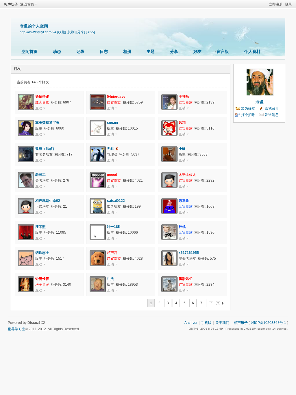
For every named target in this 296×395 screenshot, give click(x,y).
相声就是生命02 (47, 201)
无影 (110, 149)
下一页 (214, 303)
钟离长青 (42, 279)
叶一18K (114, 227)
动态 (57, 51)
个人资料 (252, 51)
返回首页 (27, 4)
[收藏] (61, 32)
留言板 (223, 51)
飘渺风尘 (186, 279)
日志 (104, 51)
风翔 (182, 123)
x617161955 (189, 253)
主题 (151, 51)
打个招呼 (248, 115)
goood (112, 175)
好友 (197, 51)
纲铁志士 (42, 253)
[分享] (80, 32)
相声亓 (112, 253)
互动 (38, 108)
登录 (288, 4)
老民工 (40, 175)
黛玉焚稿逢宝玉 (47, 123)
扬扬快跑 (42, 97)
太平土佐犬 (187, 175)
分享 (174, 51)
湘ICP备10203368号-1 (268, 323)
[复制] (71, 32)
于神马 (184, 97)
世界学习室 (16, 329)
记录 (80, 51)
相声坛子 (11, 4)
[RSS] (90, 32)
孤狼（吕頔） (45, 149)
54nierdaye (116, 97)
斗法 (110, 279)
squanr (113, 123)
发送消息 (272, 115)
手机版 (206, 323)
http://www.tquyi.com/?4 (38, 32)
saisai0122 (116, 201)
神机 (182, 227)
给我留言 (272, 108)
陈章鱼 (184, 201)
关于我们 (222, 323)
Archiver (190, 323)
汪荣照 (40, 227)
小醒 (182, 149)
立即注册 (276, 4)
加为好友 (248, 108)
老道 (260, 102)
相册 (127, 51)
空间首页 (29, 51)
